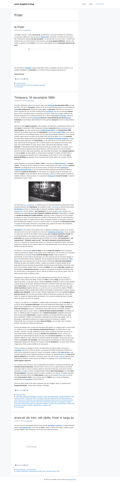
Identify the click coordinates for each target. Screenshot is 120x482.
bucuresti (22, 85)
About (84, 4)
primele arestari (65, 400)
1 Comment (19, 86)
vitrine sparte (29, 400)
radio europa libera (38, 400)
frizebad (28, 68)
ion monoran (39, 398)
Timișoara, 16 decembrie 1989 (34, 97)
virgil (49, 405)
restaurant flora (37, 405)
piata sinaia (19, 396)
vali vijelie (48, 471)
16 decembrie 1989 (30, 398)
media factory (25, 471)
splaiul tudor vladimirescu (30, 396)
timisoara (16, 398)
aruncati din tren (34, 471)
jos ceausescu (61, 401)
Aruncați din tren (31, 469)
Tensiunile (55, 207)
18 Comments (20, 407)
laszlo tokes (47, 398)
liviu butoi (57, 400)
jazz (24, 400)
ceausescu (46, 403)
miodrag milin (53, 403)
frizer (27, 85)
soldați (25, 371)
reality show (42, 471)
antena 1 (18, 471)
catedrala (29, 405)
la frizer (19, 27)
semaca (22, 398)
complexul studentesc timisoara (26, 401)
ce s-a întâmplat (28, 205)
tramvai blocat (18, 400)
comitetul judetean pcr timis (66, 396)
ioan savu (24, 405)
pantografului (18, 211)
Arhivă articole (100, 4)
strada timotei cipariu (27, 403)
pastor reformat (62, 403)
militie (37, 401)
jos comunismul (38, 403)
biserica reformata (52, 401)
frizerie (31, 85)
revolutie (39, 396)
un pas (59, 211)
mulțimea (62, 356)
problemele (64, 128)
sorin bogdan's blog (24, 4)
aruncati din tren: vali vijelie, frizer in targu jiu (44, 417)
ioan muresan (54, 398)
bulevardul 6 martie (53, 396)
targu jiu (54, 471)
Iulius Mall (62, 375)
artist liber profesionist (65, 398)
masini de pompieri (49, 400)
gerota (18, 85)
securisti (45, 396)
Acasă (90, 4)
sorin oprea (43, 401)
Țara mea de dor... (21, 83)
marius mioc (17, 403)
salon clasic (45, 37)
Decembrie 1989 (20, 394)
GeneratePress (71, 479)
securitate (68, 401)
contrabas (45, 405)
